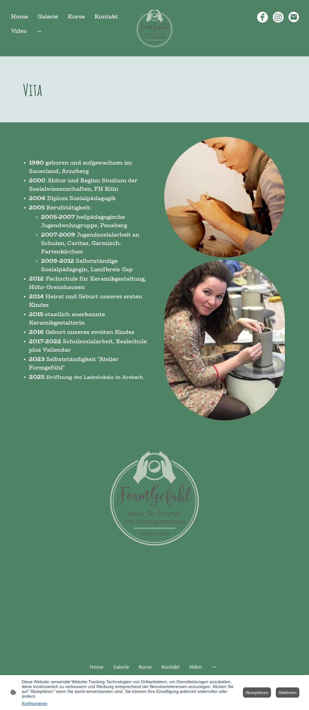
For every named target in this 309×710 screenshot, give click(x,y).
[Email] (293, 17)
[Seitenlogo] (154, 28)
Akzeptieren (257, 692)
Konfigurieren (34, 703)
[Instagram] (278, 17)
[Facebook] (262, 17)
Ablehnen (288, 692)
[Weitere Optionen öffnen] (39, 31)
